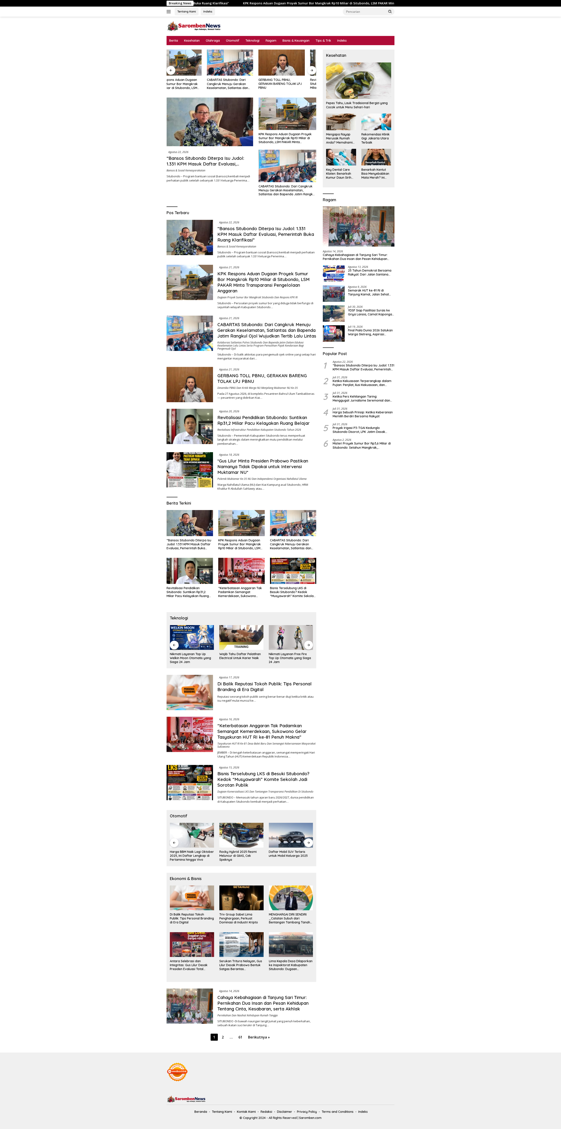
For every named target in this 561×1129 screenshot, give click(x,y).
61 (240, 1037)
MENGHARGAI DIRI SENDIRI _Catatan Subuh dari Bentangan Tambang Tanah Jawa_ (289, 918)
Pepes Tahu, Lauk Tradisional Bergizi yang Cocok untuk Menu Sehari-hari (357, 105)
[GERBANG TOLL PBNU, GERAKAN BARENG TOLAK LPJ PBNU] (241, 63)
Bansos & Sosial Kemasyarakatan (186, 170)
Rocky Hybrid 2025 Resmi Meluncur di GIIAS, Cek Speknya (188, 856)
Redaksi (266, 1112)
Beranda (200, 1112)
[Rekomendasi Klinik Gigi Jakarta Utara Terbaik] (376, 122)
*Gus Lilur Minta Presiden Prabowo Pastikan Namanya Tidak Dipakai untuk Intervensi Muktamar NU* (262, 466)
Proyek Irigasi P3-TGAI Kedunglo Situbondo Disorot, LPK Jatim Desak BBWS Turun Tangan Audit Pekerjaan (359, 430)
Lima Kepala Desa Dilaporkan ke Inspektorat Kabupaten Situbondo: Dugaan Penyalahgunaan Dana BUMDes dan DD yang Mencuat (290, 965)
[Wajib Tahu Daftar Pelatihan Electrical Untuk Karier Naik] (192, 637)
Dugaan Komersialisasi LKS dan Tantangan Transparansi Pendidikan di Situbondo (265, 791)
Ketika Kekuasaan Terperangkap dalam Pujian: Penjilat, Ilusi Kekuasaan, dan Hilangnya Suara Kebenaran (362, 383)
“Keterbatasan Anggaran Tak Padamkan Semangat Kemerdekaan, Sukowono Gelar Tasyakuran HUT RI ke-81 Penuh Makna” (240, 592)
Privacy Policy (307, 1112)
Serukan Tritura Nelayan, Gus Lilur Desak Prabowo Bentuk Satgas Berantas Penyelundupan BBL (240, 965)
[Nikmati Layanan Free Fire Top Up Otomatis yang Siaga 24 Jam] (241, 637)
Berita (173, 41)
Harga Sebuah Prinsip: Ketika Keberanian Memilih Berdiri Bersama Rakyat (363, 414)
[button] (390, 11)
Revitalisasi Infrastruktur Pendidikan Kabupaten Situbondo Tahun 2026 (259, 430)
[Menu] (169, 11)
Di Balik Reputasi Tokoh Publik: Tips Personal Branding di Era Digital (192, 918)
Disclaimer (284, 1112)
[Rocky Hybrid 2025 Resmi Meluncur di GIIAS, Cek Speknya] (192, 835)
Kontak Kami (246, 1112)
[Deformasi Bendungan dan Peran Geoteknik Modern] (291, 637)
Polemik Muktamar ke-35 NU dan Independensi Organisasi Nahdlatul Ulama (262, 479)
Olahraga (213, 41)
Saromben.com (310, 1118)
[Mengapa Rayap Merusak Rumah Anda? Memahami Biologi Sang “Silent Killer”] (341, 122)
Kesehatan (192, 41)
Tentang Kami (186, 11)
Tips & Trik (323, 41)
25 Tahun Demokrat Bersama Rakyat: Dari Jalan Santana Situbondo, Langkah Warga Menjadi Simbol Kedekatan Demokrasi (369, 272)
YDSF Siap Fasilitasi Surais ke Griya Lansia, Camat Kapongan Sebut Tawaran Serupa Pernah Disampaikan (371, 312)
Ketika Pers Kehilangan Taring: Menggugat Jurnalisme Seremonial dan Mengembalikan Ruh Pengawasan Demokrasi (361, 398)
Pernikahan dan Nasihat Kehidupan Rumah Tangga (247, 1015)
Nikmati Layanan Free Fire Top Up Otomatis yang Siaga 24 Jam (240, 658)
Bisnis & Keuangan (295, 41)
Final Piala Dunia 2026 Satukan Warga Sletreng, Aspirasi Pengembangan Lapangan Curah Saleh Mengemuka (370, 332)
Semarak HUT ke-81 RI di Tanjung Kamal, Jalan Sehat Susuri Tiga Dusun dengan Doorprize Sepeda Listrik (368, 292)
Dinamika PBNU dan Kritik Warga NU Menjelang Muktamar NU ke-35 (257, 388)
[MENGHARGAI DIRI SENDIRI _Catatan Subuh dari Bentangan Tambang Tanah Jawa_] (291, 897)
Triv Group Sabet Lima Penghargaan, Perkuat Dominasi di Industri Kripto (238, 918)
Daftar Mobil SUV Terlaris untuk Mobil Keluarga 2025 (238, 854)
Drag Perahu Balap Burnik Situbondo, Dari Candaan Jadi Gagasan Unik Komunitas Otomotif (291, 856)
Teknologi (252, 41)
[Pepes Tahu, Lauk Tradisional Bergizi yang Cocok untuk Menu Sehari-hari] (358, 80)
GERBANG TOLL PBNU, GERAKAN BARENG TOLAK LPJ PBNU (240, 84)
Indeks (207, 11)
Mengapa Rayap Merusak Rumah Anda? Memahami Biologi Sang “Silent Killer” (340, 138)
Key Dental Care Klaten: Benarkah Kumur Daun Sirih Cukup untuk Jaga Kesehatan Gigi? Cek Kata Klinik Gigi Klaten (340, 174)
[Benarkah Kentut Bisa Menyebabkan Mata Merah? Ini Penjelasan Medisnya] (376, 157)
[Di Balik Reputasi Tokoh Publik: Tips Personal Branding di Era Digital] (190, 692)
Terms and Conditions (337, 1112)
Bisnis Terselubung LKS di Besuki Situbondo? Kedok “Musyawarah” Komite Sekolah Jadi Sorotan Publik (292, 592)
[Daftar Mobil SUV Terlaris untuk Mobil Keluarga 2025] (241, 835)
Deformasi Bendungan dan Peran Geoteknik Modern (288, 656)
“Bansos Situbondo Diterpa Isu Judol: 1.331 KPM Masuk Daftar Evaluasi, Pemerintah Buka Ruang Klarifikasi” (205, 163)
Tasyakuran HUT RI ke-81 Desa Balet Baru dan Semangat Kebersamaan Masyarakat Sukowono (266, 745)
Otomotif (232, 41)
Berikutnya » (259, 1037)
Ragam (271, 41)
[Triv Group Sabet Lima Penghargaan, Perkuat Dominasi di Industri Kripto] (241, 897)
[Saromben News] (194, 26)
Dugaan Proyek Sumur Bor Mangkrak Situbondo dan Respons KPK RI (257, 297)
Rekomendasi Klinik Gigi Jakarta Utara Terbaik (375, 138)
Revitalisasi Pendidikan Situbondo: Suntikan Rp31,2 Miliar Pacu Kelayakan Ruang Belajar (291, 84)
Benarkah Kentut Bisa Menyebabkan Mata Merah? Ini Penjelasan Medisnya (375, 174)
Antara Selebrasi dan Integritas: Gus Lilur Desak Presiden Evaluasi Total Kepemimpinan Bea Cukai (189, 965)
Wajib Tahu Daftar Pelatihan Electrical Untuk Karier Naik (190, 656)
